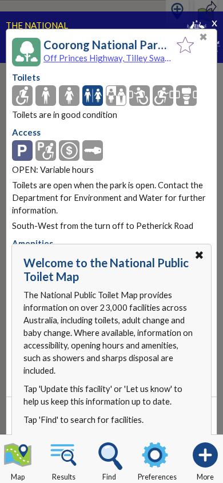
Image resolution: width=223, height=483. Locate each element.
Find (109, 477)
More (205, 477)
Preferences (157, 477)
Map (18, 477)
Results (63, 477)
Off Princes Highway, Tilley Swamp (107, 58)
